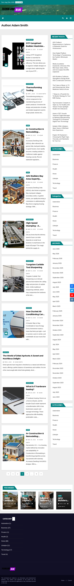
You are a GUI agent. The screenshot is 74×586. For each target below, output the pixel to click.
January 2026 (57, 263)
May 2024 (56, 349)
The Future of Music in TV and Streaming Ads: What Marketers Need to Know (61, 87)
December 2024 (58, 320)
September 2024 (58, 335)
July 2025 (56, 287)
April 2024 (56, 354)
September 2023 (58, 382)
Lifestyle (5, 352)
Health (55, 169)
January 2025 (57, 316)
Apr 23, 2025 (32, 49)
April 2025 (56, 301)
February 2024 (57, 363)
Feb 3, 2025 (8, 362)
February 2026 (57, 258)
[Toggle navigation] (71, 18)
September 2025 (58, 277)
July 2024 (56, 344)
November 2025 (58, 273)
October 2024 (57, 330)
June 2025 (56, 292)
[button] (63, 18)
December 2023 (58, 368)
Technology (30, 39)
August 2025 (57, 282)
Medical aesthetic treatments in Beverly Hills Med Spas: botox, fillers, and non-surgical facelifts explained (61, 68)
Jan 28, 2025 (31, 392)
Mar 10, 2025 (32, 317)
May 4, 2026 (27, 503)
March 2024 (56, 359)
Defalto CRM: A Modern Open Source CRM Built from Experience (60, 128)
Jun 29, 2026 (9, 503)
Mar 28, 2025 (32, 135)
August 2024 (57, 339)
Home (28, 125)
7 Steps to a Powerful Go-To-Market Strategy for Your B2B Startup (61, 96)
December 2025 (58, 268)
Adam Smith (42, 93)
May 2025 (56, 296)
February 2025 (57, 311)
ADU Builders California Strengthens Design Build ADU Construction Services (62, 78)
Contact (70, 580)
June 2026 (56, 249)
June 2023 (56, 397)
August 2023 (57, 387)
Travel (55, 188)
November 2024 (58, 325)
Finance (55, 164)
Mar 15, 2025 (32, 229)
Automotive (56, 154)
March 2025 (56, 306)
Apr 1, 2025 (31, 93)
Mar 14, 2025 (32, 271)
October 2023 (57, 378)
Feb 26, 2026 (45, 503)
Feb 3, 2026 (63, 503)
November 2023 (58, 373)
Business (29, 307)
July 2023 (56, 392)
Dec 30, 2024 (32, 439)
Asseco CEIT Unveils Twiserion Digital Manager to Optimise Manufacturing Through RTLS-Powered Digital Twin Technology (61, 117)
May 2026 (56, 253)
